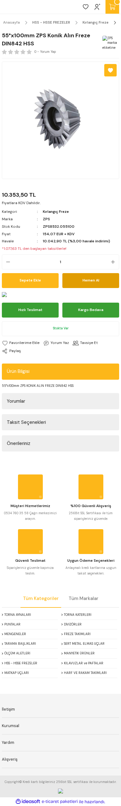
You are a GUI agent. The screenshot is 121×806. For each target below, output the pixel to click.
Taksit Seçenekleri (26, 422)
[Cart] (112, 7)
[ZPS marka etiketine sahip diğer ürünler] (110, 43)
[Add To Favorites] (110, 70)
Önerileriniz (18, 443)
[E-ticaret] (60, 801)
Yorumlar (16, 401)
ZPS (46, 219)
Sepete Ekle (30, 280)
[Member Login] (97, 7)
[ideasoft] (28, 801)
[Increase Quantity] (114, 261)
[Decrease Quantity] (6, 261)
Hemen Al (91, 280)
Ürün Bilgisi (18, 371)
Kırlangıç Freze (56, 211)
